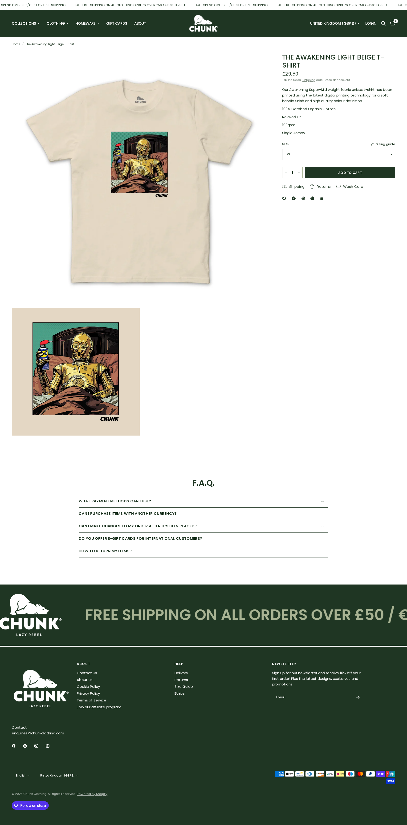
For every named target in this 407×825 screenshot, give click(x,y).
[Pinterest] (304, 198)
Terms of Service (91, 700)
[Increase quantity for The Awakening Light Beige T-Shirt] (298, 172)
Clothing (56, 23)
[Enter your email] (358, 697)
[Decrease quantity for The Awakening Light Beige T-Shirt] (285, 172)
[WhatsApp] (313, 198)
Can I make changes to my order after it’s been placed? (138, 526)
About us (85, 679)
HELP (179, 663)
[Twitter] (28, 746)
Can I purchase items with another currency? (128, 513)
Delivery (181, 672)
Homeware (86, 23)
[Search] (383, 23)
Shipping (308, 80)
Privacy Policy (88, 693)
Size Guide (184, 686)
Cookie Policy (88, 686)
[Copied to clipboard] (322, 198)
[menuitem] (27, 23)
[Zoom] (258, 60)
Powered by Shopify (92, 794)
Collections (24, 23)
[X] (294, 198)
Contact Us (87, 672)
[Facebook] (285, 198)
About (140, 23)
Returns (181, 679)
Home (16, 44)
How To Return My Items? (105, 551)
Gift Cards (116, 23)
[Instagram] (39, 746)
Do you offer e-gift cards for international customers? (140, 538)
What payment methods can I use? (115, 501)
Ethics (180, 693)
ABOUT (83, 663)
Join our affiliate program (99, 707)
